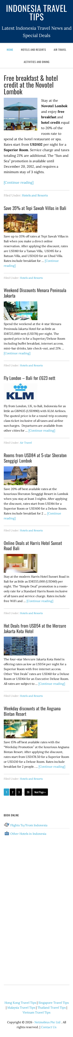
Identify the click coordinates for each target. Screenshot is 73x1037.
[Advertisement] (36, 952)
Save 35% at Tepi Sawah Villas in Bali (35, 208)
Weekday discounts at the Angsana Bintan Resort (32, 711)
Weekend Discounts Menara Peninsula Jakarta (35, 293)
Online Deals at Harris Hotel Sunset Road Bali (33, 545)
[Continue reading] (19, 182)
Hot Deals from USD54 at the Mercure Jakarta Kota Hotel (35, 628)
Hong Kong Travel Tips (20, 1002)
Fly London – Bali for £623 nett (29, 377)
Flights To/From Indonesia (28, 825)
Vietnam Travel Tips (36, 1012)
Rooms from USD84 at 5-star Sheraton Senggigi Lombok (35, 458)
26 (28, 792)
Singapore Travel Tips (53, 1002)
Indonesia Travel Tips (36, 12)
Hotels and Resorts (35, 195)
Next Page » (40, 792)
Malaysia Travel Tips (21, 1007)
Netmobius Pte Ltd (47, 1022)
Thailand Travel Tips (51, 1007)
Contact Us (48, 1027)
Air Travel (26, 442)
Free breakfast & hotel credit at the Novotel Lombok (31, 84)
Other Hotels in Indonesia (28, 834)
